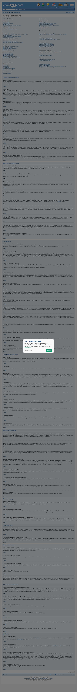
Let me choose (28, 350)
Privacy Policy (28, 347)
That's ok (49, 350)
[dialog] (38, 346)
